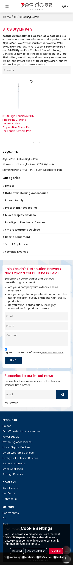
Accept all (56, 551)
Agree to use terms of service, (34, 352)
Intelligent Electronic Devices (20, 458)
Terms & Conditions (52, 352)
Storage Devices (12, 474)
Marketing (61, 557)
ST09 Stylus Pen (46, 164)
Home (7, 17)
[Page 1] (33, 142)
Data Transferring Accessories (21, 431)
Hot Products (10, 513)
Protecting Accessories (17, 442)
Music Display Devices (16, 447)
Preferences (45, 557)
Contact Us (9, 499)
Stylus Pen (8, 159)
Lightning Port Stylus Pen (17, 170)
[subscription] (62, 394)
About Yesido (10, 488)
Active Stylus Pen (27, 159)
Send (13, 360)
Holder (6, 426)
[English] (66, 6)
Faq (4, 518)
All (15, 17)
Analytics (30, 557)
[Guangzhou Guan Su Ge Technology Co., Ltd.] (36, 6)
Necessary (15, 557)
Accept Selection (36, 551)
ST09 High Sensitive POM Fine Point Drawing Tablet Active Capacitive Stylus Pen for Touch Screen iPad (18, 123)
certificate (8, 493)
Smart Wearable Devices (18, 453)
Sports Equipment (13, 463)
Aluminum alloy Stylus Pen (18, 164)
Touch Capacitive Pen (48, 170)
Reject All (17, 551)
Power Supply (10, 436)
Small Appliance (12, 469)
